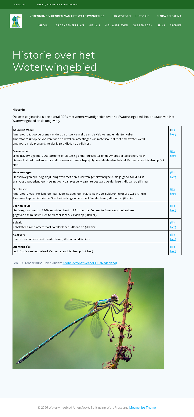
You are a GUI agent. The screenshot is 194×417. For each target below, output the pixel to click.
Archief (175, 25)
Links (161, 25)
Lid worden (122, 16)
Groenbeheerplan (70, 25)
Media (43, 25)
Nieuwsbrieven (116, 25)
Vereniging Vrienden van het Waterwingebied (67, 16)
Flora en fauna (169, 16)
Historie (142, 16)
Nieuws (94, 25)
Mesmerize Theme (142, 407)
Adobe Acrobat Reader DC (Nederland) (90, 263)
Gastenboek (142, 25)
